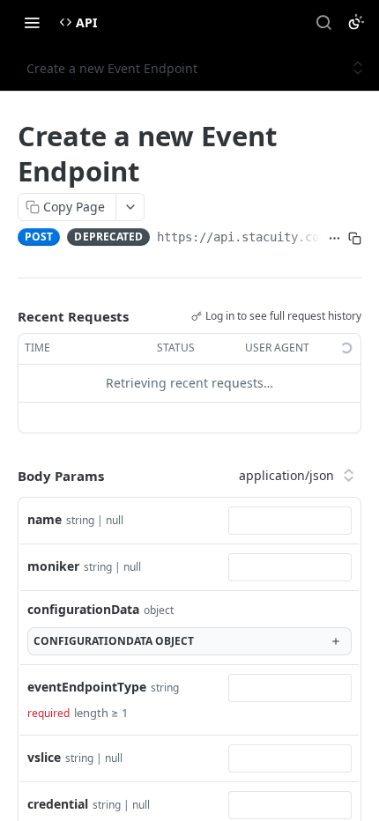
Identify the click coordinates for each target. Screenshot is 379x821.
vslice (44, 757)
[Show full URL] (334, 238)
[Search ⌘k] (323, 22)
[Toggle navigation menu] (32, 22)
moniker (53, 566)
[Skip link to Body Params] (5, 475)
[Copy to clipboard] (354, 238)
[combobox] (290, 521)
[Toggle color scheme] (356, 22)
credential (57, 803)
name (44, 519)
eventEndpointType (86, 686)
